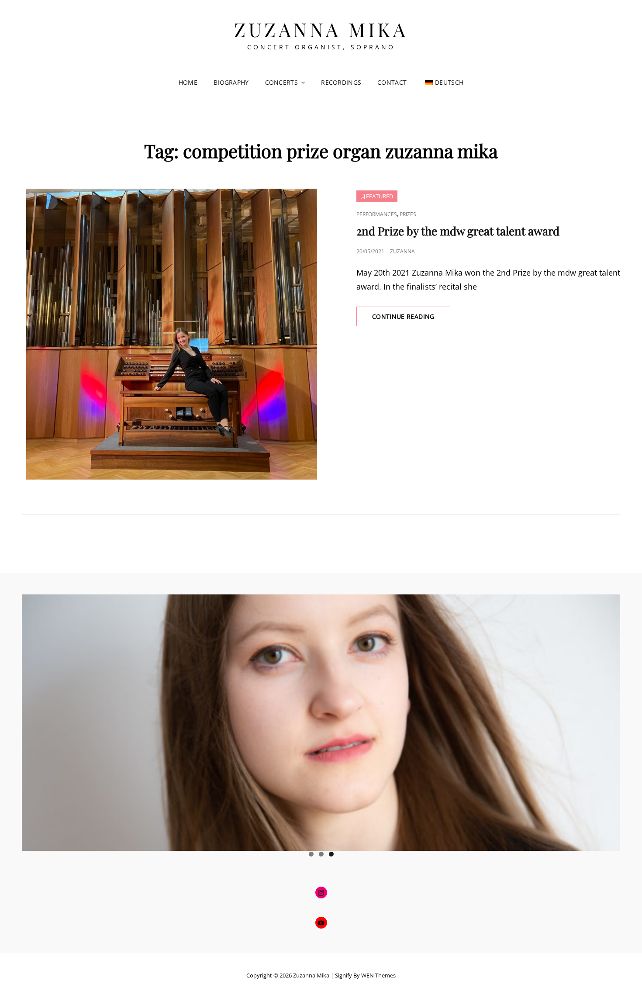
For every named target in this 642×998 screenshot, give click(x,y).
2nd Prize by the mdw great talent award (457, 230)
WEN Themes (378, 975)
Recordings (341, 82)
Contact (392, 82)
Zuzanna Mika (321, 29)
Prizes (408, 214)
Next (609, 720)
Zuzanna (402, 251)
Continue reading (411, 319)
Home (188, 82)
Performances (376, 214)
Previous (32, 720)
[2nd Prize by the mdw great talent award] (171, 334)
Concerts (281, 82)
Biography (231, 82)
